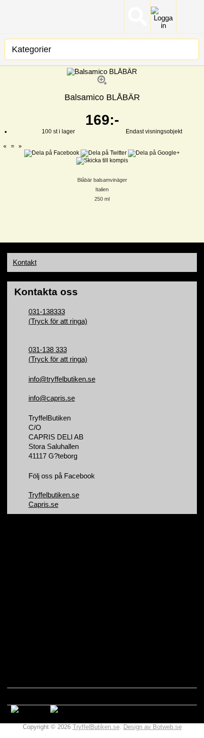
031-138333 (46, 312)
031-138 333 (47, 350)
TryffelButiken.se (96, 726)
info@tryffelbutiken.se (61, 379)
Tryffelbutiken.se (53, 495)
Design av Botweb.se (152, 726)
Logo (41, 16)
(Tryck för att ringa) (57, 321)
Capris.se (43, 504)
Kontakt (25, 262)
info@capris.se (51, 398)
